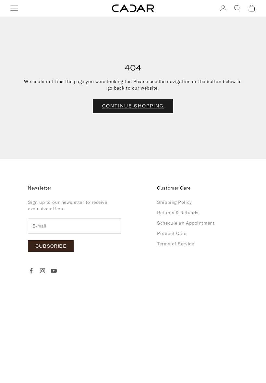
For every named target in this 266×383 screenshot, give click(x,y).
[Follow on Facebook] (31, 270)
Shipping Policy (174, 202)
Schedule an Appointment (185, 223)
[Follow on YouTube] (54, 270)
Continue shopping (133, 105)
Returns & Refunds (178, 213)
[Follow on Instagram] (42, 270)
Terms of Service (175, 244)
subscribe (50, 246)
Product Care (172, 233)
